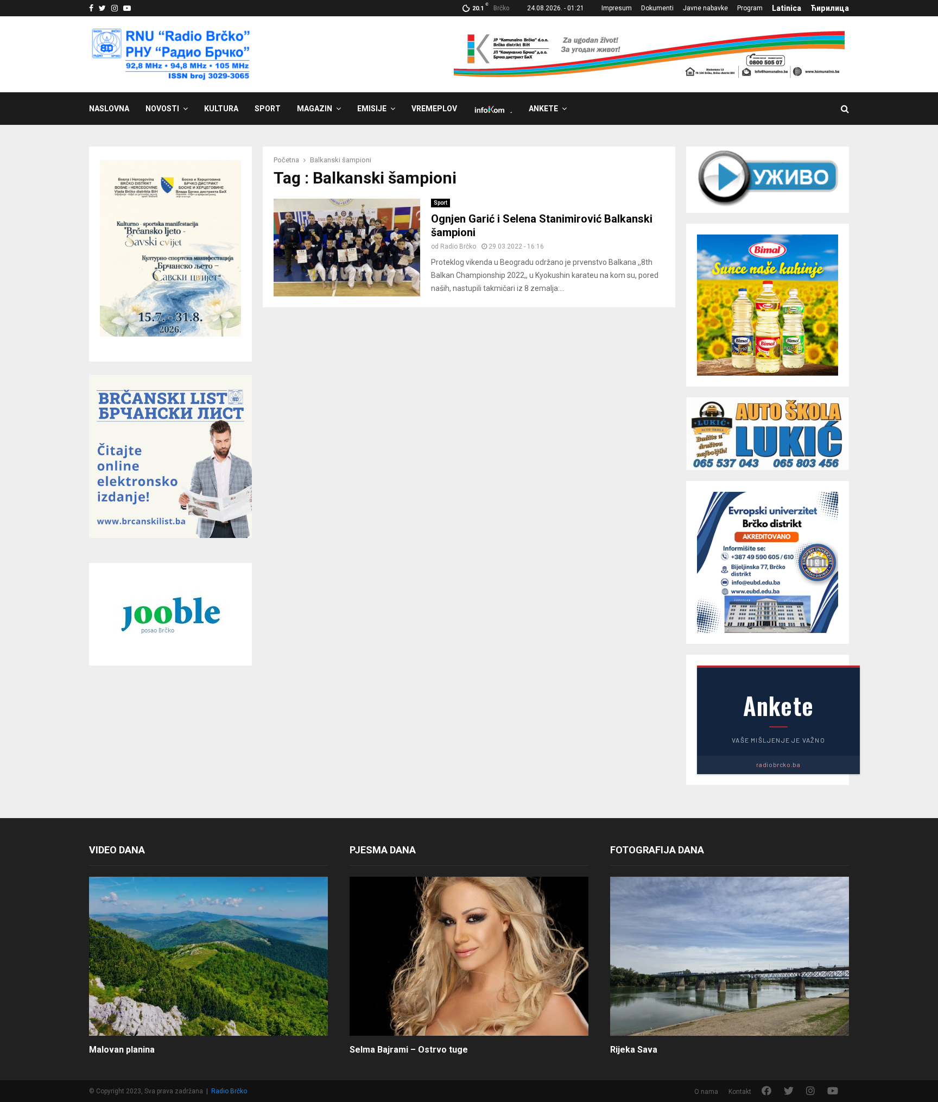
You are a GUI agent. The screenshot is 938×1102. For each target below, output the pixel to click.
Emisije (371, 108)
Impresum (616, 8)
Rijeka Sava (633, 1049)
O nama (706, 1091)
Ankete (543, 108)
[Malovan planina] (208, 956)
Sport (268, 108)
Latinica (786, 8)
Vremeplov (434, 108)
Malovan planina (122, 1049)
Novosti (162, 108)
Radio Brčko (458, 246)
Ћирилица (829, 8)
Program (750, 8)
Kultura (221, 108)
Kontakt (739, 1091)
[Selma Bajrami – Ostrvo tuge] (469, 956)
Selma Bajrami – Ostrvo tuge (409, 1049)
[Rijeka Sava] (729, 956)
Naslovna (109, 108)
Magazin (314, 108)
